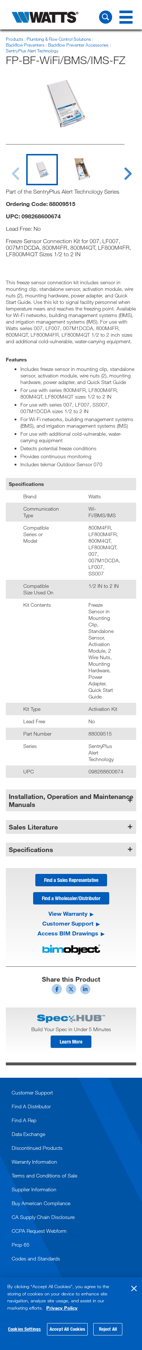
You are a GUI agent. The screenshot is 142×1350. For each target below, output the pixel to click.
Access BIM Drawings (68, 933)
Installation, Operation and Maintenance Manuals (71, 800)
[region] (71, 1313)
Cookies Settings (24, 1329)
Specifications (31, 850)
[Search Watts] (105, 17)
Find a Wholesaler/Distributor (71, 898)
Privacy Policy (62, 1308)
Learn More (71, 1041)
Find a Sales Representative (71, 880)
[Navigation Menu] (126, 17)
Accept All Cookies (67, 1329)
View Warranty (67, 913)
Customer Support (68, 923)
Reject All (108, 1329)
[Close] (134, 1288)
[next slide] (121, 169)
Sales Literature (33, 827)
